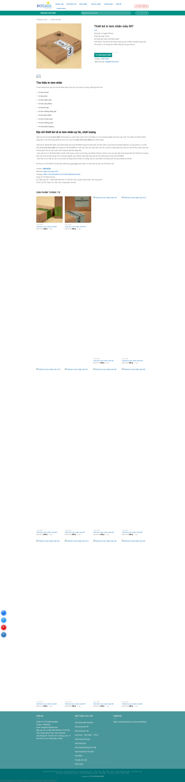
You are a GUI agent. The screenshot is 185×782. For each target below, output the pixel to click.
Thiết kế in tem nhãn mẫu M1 (75, 532)
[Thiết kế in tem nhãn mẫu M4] (49, 620)
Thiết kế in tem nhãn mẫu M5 (103, 532)
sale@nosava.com (112, 62)
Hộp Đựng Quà (80, 743)
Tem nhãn (55, 19)
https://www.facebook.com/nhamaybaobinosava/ (62, 174)
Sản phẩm (83, 4)
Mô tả (38, 77)
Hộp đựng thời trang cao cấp (85, 747)
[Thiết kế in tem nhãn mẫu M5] (106, 448)
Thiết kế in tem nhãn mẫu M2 (103, 704)
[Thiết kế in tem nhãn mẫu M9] (49, 209)
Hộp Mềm (78, 756)
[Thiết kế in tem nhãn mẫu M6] (135, 620)
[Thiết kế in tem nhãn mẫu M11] (78, 620)
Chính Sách (61, 8)
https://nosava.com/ (51, 171)
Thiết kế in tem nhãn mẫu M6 (132, 704)
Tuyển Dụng (108, 4)
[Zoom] (39, 66)
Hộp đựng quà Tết (81, 727)
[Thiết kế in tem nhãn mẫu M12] (49, 448)
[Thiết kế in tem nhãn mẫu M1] (78, 448)
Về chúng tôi (71, 4)
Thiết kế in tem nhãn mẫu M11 (75, 704)
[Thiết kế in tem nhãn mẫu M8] (135, 448)
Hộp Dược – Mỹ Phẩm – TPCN (86, 735)
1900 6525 (105, 59)
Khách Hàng (96, 4)
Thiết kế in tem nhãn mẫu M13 (132, 361)
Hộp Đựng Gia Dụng (82, 739)
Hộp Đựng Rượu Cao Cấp (84, 752)
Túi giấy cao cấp (81, 760)
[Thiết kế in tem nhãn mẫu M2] (106, 620)
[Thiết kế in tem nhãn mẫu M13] (135, 276)
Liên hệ (118, 4)
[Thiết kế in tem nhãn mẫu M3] (106, 276)
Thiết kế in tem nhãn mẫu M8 (132, 532)
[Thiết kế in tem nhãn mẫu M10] (78, 209)
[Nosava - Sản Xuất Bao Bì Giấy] (44, 5)
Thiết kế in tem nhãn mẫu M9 (46, 227)
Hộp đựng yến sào (82, 731)
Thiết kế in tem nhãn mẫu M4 (46, 704)
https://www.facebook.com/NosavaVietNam (130, 722)
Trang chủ (59, 4)
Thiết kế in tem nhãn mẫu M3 (103, 361)
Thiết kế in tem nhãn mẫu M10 (75, 227)
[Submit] (129, 13)
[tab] (38, 77)
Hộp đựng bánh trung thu (84, 722)
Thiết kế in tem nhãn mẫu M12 (46, 532)
